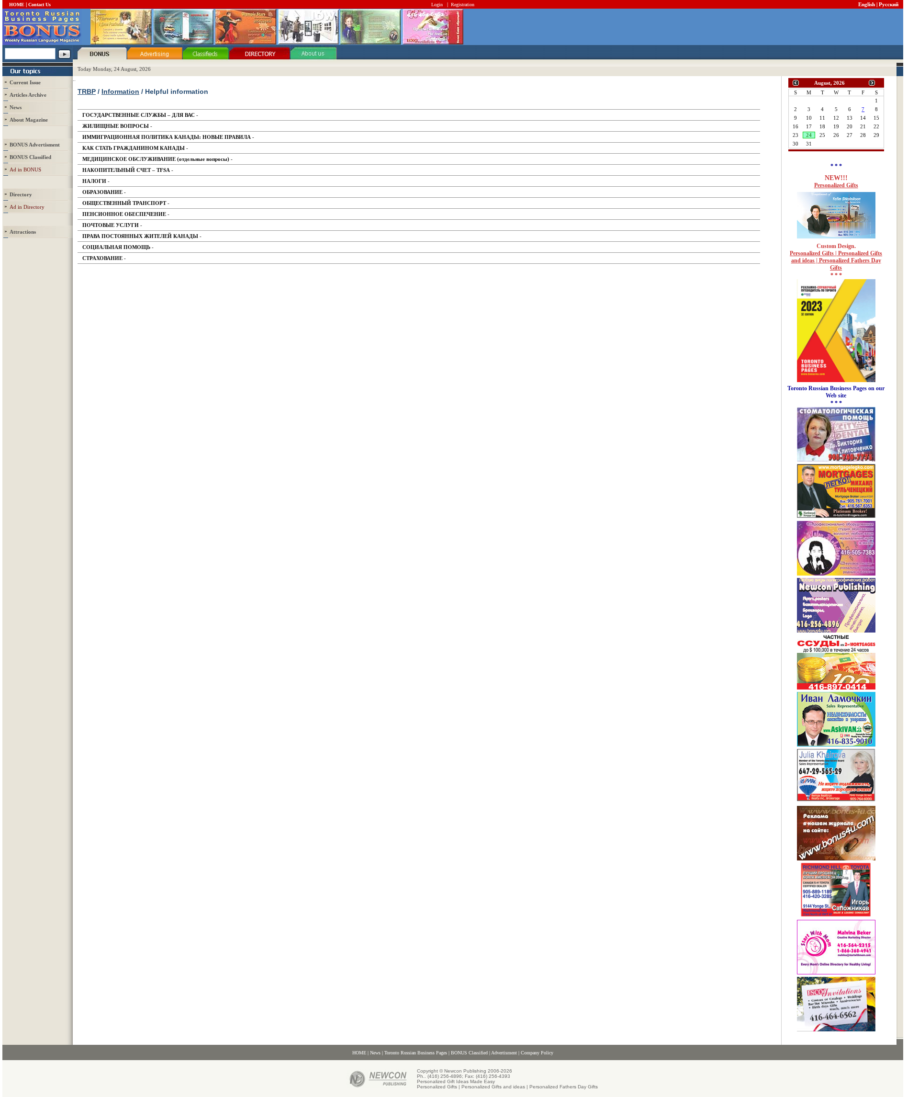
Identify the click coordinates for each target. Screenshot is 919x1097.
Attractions (23, 232)
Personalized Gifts (836, 185)
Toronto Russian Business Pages (415, 1052)
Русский (888, 4)
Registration (462, 4)
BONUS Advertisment (35, 144)
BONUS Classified (469, 1052)
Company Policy (537, 1052)
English (866, 4)
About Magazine (29, 120)
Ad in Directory (27, 207)
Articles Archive (28, 95)
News (16, 107)
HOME (16, 4)
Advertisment (504, 1052)
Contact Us (39, 4)
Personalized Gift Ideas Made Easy (456, 1081)
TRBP (87, 91)
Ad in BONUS (25, 169)
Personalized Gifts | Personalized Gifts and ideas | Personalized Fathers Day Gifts (836, 260)
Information (120, 91)
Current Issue (25, 82)
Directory (21, 194)
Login (437, 4)
